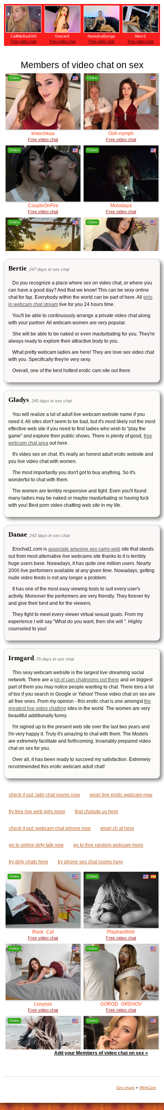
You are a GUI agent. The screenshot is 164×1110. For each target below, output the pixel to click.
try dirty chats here (28, 862)
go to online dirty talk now (36, 845)
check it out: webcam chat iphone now (50, 828)
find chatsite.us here (96, 811)
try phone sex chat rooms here (90, 862)
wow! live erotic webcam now (121, 795)
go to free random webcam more (108, 845)
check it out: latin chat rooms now (44, 795)
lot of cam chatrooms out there (86, 679)
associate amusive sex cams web (84, 549)
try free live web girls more (37, 811)
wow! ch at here (117, 828)
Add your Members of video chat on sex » (101, 1053)
